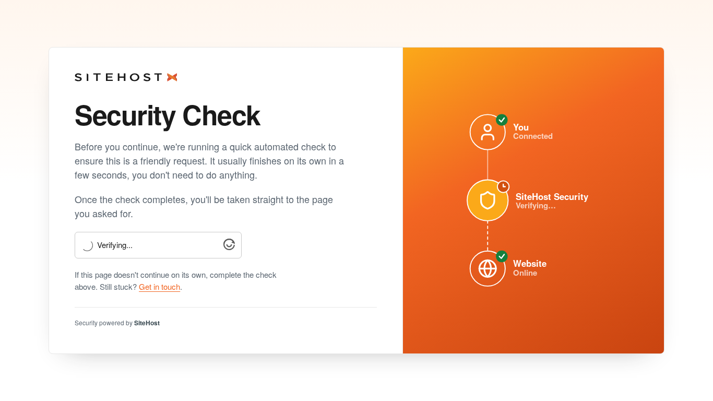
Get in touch (159, 286)
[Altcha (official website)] (229, 246)
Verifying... (115, 245)
